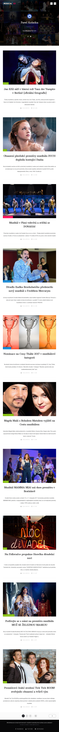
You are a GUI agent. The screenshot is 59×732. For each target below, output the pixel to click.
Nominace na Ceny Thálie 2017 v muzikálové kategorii (29, 355)
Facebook (20, 729)
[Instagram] (31, 36)
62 (35, 716)
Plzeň (5, 150)
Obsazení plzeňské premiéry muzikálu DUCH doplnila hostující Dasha (29, 157)
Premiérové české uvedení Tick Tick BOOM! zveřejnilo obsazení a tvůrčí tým (29, 689)
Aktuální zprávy (7, 281)
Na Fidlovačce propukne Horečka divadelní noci (29, 556)
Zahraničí (6, 83)
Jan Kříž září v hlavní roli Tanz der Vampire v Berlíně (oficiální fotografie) (29, 91)
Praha (5, 548)
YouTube (30, 729)
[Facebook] (28, 36)
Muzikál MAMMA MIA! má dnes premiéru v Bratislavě (29, 489)
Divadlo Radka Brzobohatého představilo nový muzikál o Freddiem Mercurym (29, 288)
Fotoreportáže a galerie (9, 615)
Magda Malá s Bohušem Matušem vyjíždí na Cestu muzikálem (29, 422)
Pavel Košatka (29, 22)
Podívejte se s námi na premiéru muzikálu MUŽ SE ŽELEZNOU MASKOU (29, 623)
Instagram (40, 729)
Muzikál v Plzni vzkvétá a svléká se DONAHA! (29, 224)
